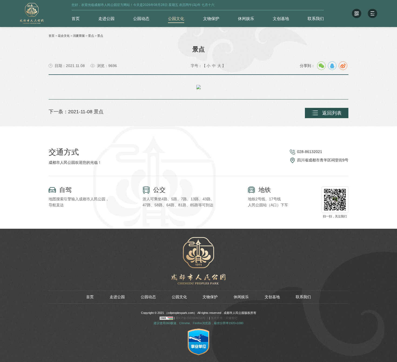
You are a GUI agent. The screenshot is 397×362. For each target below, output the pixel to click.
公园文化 (176, 18)
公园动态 (141, 18)
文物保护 (211, 18)
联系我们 (316, 18)
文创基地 (281, 18)
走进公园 (106, 18)
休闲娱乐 (246, 18)
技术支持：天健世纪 (224, 318)
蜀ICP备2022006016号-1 (192, 318)
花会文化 (64, 35)
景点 (91, 35)
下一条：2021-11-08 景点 (76, 111)
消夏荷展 (79, 35)
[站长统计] (166, 318)
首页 (76, 18)
